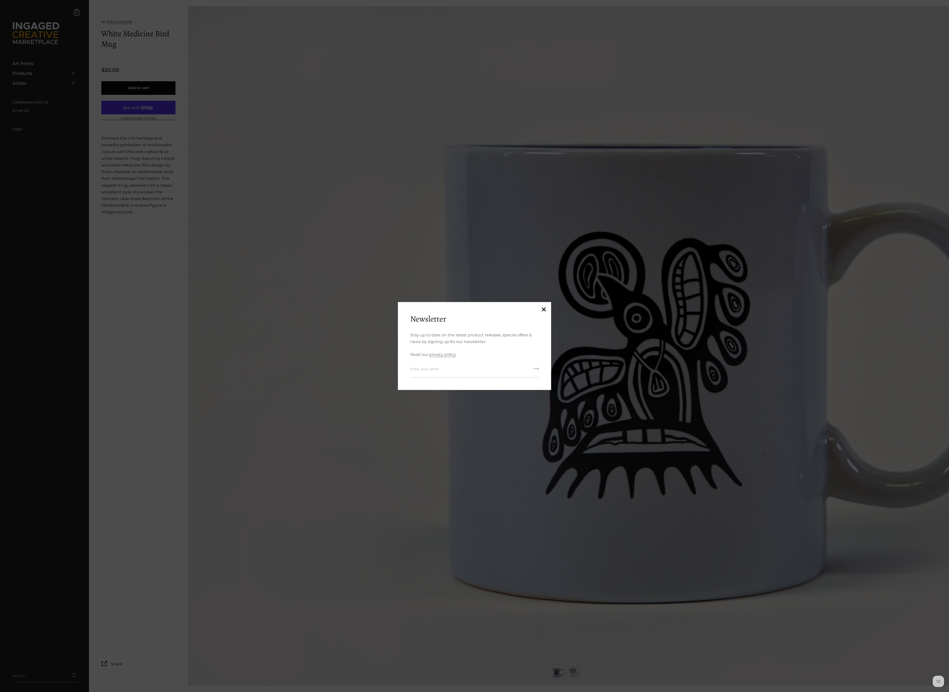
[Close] (543, 310)
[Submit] (536, 370)
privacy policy (442, 354)
